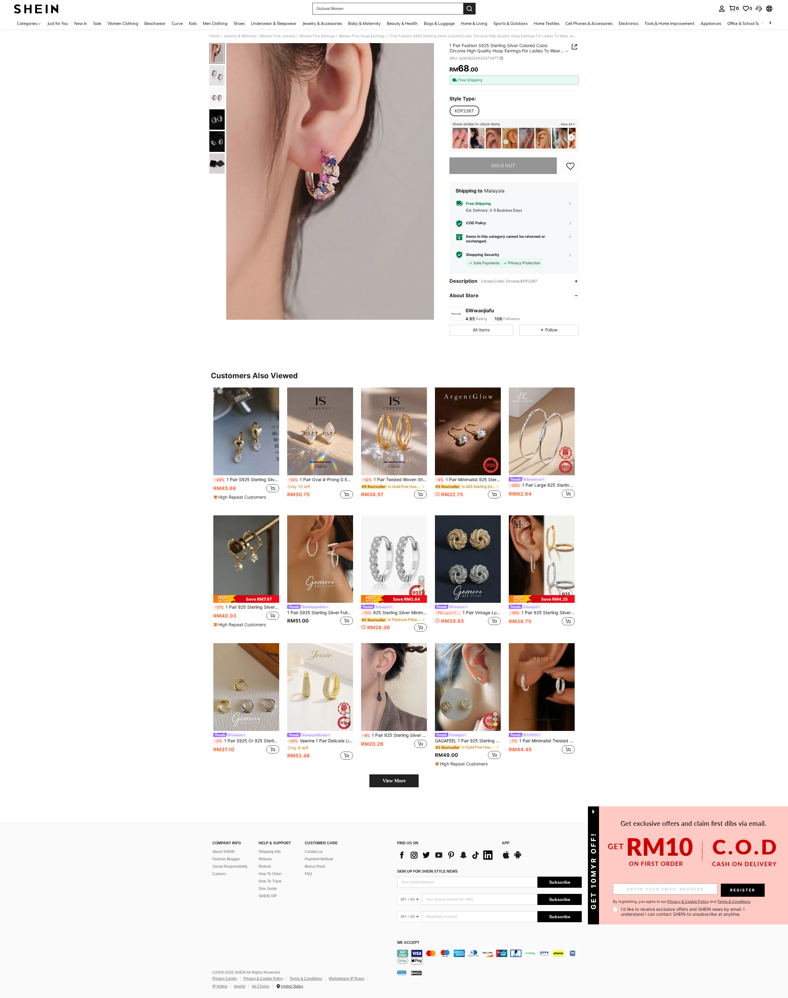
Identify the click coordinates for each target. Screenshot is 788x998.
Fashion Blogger (226, 859)
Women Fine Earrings (317, 36)
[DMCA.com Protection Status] (416, 973)
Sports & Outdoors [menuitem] (510, 23)
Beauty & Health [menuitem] (402, 23)
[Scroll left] (763, 23)
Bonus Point (315, 866)
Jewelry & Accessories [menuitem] (322, 23)
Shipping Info (270, 852)
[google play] (517, 858)
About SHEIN (223, 852)
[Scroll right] (770, 23)
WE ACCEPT (408, 943)
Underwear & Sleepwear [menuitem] (273, 23)
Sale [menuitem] (97, 23)
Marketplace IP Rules (346, 978)
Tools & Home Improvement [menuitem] (669, 23)
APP (505, 843)
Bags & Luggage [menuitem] (439, 23)
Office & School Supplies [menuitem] (749, 23)
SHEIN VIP (268, 896)
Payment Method (319, 859)
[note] (240, 497)
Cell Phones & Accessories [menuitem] (589, 23)
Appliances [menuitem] (711, 23)
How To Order (270, 874)
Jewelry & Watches (239, 36)
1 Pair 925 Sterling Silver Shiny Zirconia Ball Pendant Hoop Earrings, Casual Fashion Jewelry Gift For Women (247, 607)
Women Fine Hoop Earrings (361, 36)
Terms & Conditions (306, 978)
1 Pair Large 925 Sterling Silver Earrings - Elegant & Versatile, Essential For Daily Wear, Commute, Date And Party (542, 485)
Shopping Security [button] (482, 255)
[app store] (506, 858)
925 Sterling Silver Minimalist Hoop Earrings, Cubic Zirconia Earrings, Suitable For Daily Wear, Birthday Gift (394, 612)
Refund (265, 866)
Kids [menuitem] (193, 23)
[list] (446, 855)
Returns (265, 859)
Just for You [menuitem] (57, 23)
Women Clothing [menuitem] (122, 23)
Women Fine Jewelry (278, 36)
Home (214, 36)
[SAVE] (570, 165)
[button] (758, 8)
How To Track (270, 881)
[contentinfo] (489, 957)
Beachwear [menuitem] (155, 23)
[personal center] (722, 8)
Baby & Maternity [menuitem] (364, 23)
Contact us (314, 852)
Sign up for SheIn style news (427, 871)
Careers (219, 874)
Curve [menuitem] (177, 23)
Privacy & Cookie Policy (263, 978)
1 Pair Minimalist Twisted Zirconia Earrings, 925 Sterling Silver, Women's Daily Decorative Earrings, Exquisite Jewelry (542, 740)
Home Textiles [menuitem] (546, 23)
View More (394, 780)
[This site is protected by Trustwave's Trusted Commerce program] (401, 973)
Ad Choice (260, 986)
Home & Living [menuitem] (474, 23)
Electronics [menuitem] (628, 23)
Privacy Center (224, 978)
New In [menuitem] (80, 23)
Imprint (239, 986)
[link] (734, 8)
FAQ (308, 874)
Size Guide (268, 888)
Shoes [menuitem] (239, 23)
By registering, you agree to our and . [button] (682, 901)
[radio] (464, 111)
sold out (503, 165)
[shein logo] (36, 8)
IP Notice (219, 986)
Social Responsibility (229, 866)
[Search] (469, 8)
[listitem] (460, 138)
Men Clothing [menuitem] (215, 23)
